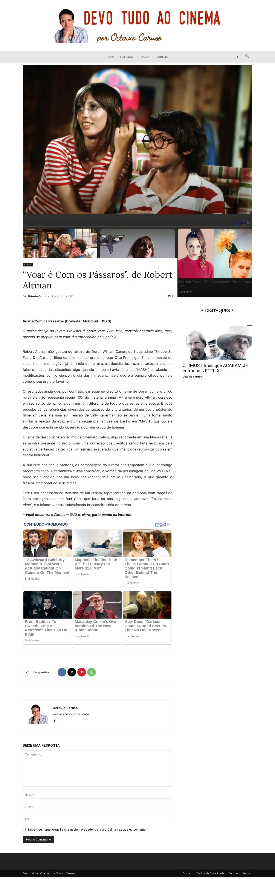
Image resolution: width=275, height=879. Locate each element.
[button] (247, 57)
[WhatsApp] (91, 672)
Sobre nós (126, 56)
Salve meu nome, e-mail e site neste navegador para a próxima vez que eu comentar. (87, 829)
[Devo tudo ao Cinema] (137, 25)
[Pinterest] (81, 672)
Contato (162, 56)
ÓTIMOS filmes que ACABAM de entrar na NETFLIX (215, 368)
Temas (143, 56)
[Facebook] (237, 56)
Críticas (27, 264)
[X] (71, 672)
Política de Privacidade (210, 873)
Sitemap (247, 873)
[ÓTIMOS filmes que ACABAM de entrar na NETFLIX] (217, 343)
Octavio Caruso (37, 296)
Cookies (233, 873)
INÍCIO (110, 56)
